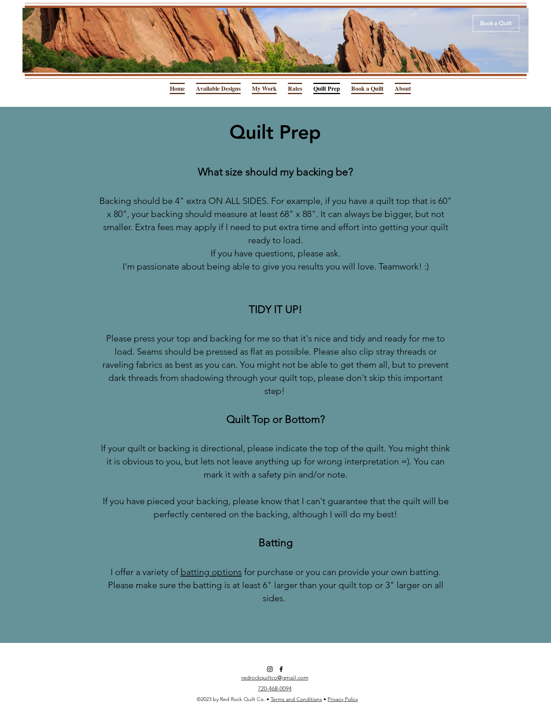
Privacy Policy (343, 699)
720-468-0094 (275, 688)
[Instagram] (270, 669)
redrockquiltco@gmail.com (274, 677)
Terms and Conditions (296, 699)
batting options (211, 571)
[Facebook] (281, 669)
